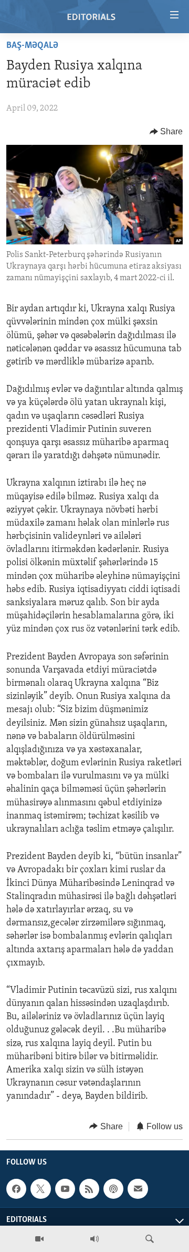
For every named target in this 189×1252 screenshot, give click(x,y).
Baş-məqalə (32, 46)
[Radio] (94, 1239)
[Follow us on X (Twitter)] (40, 1189)
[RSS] (89, 1189)
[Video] (39, 1239)
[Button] (166, 132)
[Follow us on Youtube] (65, 1189)
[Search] (149, 1239)
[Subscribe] (138, 1189)
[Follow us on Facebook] (16, 1189)
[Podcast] (113, 1189)
